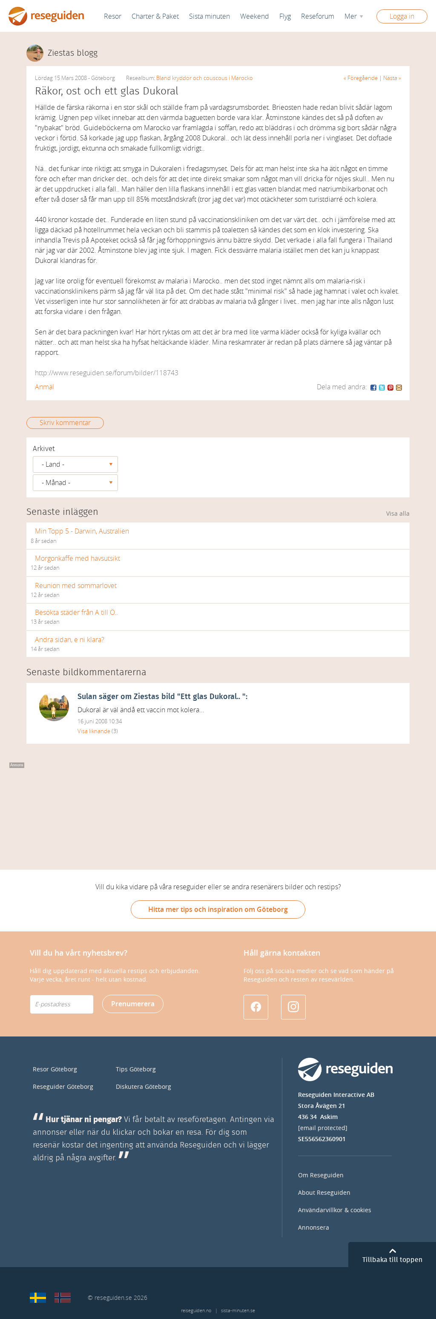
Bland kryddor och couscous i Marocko (204, 78)
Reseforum (317, 16)
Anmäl (44, 387)
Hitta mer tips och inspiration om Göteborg (218, 909)
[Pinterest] (390, 387)
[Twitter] (382, 387)
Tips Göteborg (136, 1069)
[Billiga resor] (38, 1298)
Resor (112, 16)
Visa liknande (93, 731)
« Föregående (361, 78)
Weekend (254, 16)
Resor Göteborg (55, 1069)
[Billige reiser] (62, 1298)
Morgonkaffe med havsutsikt (77, 558)
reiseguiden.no (196, 1310)
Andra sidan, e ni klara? (69, 640)
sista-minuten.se (238, 1310)
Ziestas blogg (73, 53)
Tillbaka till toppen (392, 1259)
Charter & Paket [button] (155, 16)
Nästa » (392, 78)
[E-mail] (399, 387)
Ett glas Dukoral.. (211, 697)
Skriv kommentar (65, 423)
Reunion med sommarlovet (76, 586)
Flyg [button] (285, 16)
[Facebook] (373, 387)
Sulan (87, 697)
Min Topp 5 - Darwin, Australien (82, 531)
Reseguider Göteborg (63, 1087)
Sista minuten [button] (209, 16)
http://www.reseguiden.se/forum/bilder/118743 (106, 373)
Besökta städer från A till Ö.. (76, 612)
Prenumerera (133, 1004)
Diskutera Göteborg (143, 1087)
